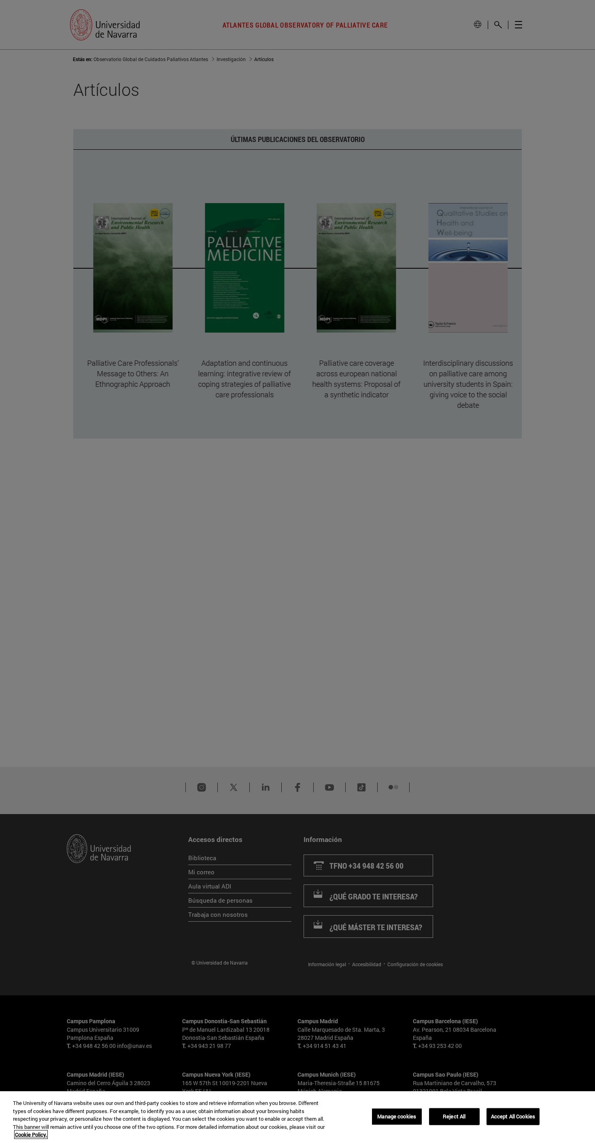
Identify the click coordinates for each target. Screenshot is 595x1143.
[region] (297, 1117)
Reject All (454, 1116)
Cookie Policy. (31, 1134)
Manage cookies (396, 1116)
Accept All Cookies (513, 1116)
